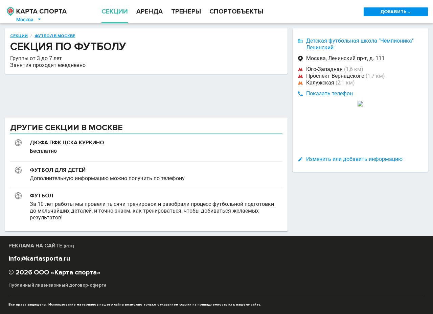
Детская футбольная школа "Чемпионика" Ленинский (360, 44)
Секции (19, 36)
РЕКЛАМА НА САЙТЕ (41, 245)
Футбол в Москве (55, 36)
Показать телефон (329, 93)
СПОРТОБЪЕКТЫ (236, 12)
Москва (29, 19)
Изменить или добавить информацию (354, 159)
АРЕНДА (149, 12)
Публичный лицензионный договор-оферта (57, 285)
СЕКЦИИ (114, 12)
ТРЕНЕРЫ (186, 12)
